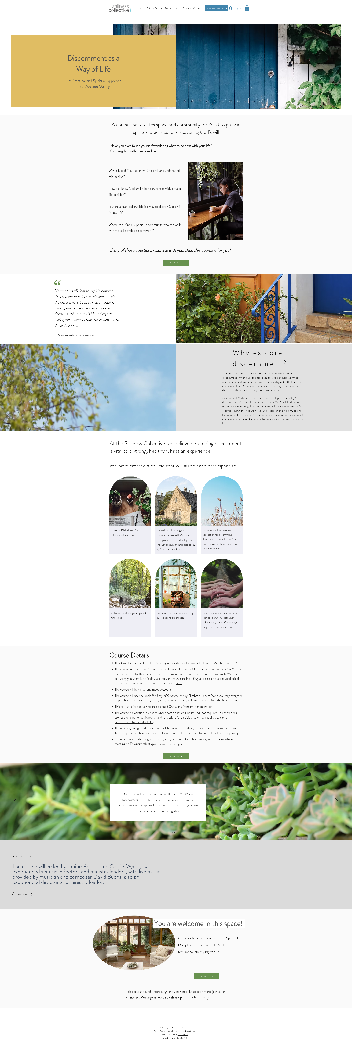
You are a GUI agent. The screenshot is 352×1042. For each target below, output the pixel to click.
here (169, 743)
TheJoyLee (183, 1034)
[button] (247, 8)
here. (179, 683)
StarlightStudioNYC (178, 1038)
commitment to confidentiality (134, 722)
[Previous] (15, 801)
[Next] (337, 801)
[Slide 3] (177, 832)
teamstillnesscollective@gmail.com (180, 1031)
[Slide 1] (172, 832)
